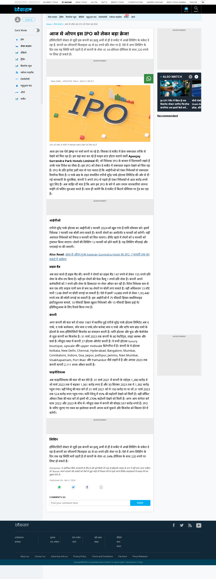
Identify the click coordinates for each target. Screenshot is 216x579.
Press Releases (140, 556)
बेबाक (96, 542)
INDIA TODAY (81, 2)
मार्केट (23, 98)
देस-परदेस (76, 537)
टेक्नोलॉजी (25, 79)
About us (25, 556)
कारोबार (18, 542)
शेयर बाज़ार (26, 46)
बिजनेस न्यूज (26, 65)
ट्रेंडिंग (23, 59)
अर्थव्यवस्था (19, 537)
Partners (123, 556)
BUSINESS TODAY (50, 2)
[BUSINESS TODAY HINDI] (23, 9)
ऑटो (23, 92)
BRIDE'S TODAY (117, 2)
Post (140, 503)
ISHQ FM (193, 2)
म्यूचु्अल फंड (26, 85)
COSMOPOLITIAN (135, 2)
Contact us (40, 556)
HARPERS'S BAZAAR (155, 2)
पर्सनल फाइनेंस (27, 72)
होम (22, 39)
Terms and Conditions (102, 556)
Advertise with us (59, 556)
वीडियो (23, 52)
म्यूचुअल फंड (91, 17)
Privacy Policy (79, 556)
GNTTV (104, 2)
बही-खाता (98, 537)
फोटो (74, 542)
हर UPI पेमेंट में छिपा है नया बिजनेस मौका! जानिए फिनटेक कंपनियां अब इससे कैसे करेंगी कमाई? (174, 104)
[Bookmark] (101, 489)
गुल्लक (52, 537)
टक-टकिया (54, 542)
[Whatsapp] (59, 489)
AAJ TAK (94, 2)
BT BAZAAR (67, 2)
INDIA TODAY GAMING (176, 2)
